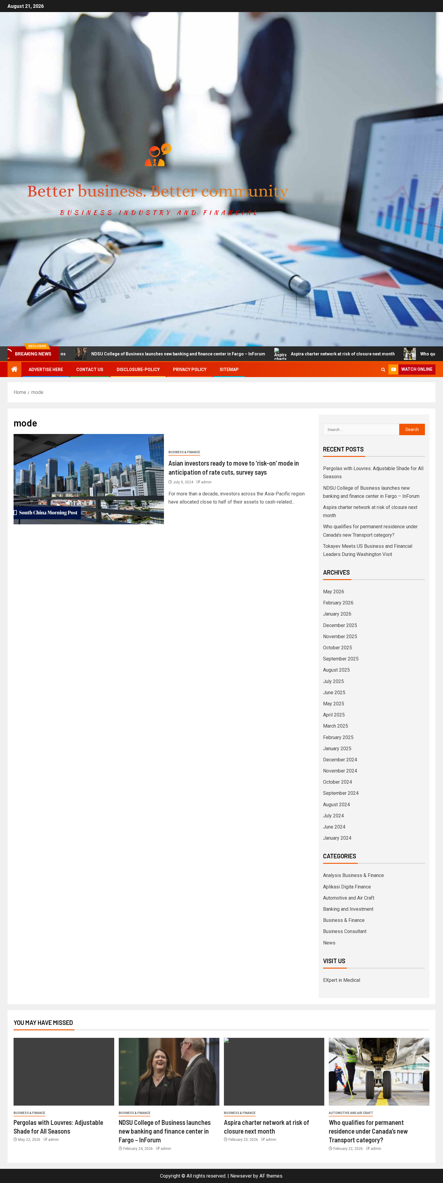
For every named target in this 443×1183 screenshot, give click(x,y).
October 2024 (337, 782)
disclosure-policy (138, 369)
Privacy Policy (189, 369)
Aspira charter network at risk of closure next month (298, 353)
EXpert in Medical (341, 980)
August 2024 (336, 804)
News (329, 943)
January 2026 (337, 614)
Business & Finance (184, 452)
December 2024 (340, 760)
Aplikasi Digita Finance (347, 887)
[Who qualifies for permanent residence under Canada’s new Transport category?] (379, 1072)
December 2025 (340, 625)
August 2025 (336, 670)
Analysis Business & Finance (353, 875)
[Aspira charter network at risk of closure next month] (274, 1072)
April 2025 (334, 715)
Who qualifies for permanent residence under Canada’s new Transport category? (368, 1131)
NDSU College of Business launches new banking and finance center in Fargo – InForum (134, 353)
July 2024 (333, 816)
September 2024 (341, 793)
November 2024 (340, 771)
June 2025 (334, 692)
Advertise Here (46, 369)
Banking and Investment (348, 909)
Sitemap (229, 369)
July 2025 (333, 681)
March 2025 (335, 726)
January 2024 (337, 838)
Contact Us (89, 369)
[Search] (383, 370)
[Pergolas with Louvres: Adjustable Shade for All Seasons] (64, 1072)
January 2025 (337, 748)
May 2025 (333, 704)
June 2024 (334, 827)
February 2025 (338, 737)
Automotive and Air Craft (348, 898)
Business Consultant (344, 931)
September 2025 (341, 659)
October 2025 (337, 648)
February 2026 (338, 603)
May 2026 (333, 592)
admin (206, 482)
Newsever (241, 1176)
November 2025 (340, 636)
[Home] (14, 370)
